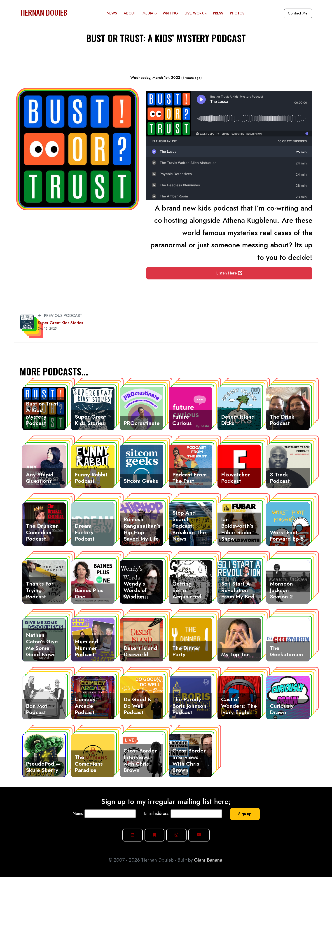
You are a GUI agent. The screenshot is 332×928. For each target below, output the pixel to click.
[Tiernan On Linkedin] (132, 835)
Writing (170, 13)
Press (218, 13)
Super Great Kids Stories (60, 323)
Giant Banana (208, 860)
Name (77, 813)
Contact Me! (298, 13)
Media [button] (148, 13)
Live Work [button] (194, 13)
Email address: (156, 813)
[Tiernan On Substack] (154, 835)
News (112, 13)
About (130, 13)
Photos (237, 13)
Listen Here (227, 273)
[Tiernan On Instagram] (176, 835)
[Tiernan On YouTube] (199, 835)
